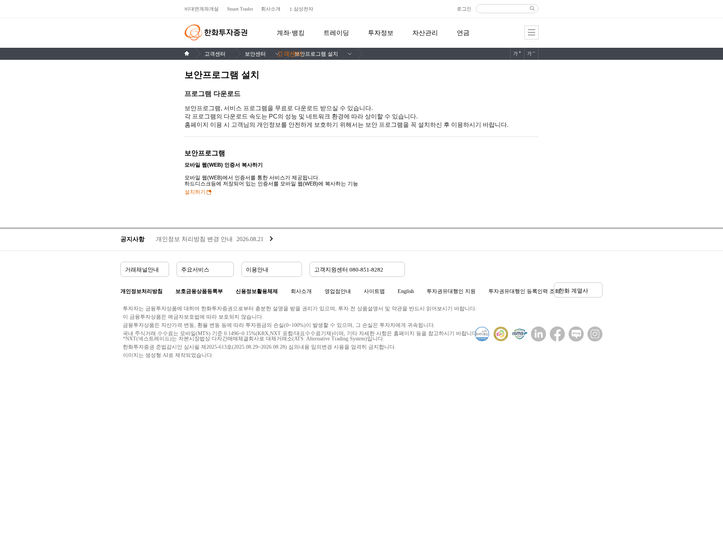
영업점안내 (338, 291)
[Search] (532, 8)
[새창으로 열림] (536, 334)
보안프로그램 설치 (316, 54)
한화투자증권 (216, 32)
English (406, 291)
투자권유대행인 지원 (451, 291)
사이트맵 (374, 291)
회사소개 (301, 291)
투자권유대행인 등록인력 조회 (524, 291)
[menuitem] (291, 37)
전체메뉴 (531, 32)
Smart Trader (240, 8)
